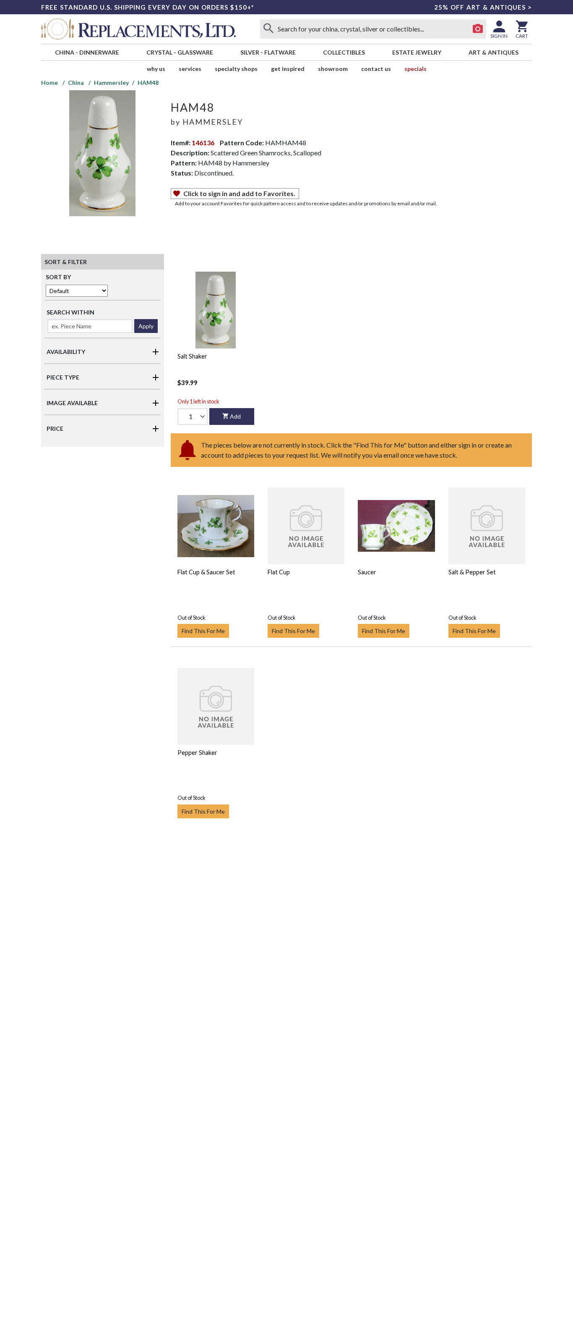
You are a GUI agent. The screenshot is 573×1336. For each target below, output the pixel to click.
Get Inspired (288, 68)
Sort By (58, 276)
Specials (415, 68)
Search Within (70, 312)
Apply (146, 326)
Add (235, 416)
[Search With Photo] (477, 29)
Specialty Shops (236, 68)
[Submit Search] (268, 29)
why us (156, 68)
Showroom (333, 68)
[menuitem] (87, 52)
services (190, 68)
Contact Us (376, 68)
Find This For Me (203, 630)
